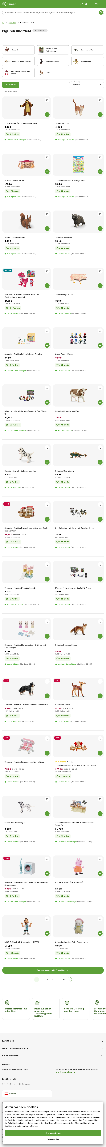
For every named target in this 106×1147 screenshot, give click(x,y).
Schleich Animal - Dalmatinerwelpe (20, 471)
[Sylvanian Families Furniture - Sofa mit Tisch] (78, 746)
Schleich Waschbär (63, 237)
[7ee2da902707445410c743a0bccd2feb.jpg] (78, 572)
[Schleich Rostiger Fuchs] (78, 629)
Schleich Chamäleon (64, 471)
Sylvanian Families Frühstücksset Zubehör (23, 354)
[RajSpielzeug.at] (3, 22)
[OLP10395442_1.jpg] (78, 806)
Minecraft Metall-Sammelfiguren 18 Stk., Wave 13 (26, 412)
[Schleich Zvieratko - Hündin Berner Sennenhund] (26, 689)
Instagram (26, 1084)
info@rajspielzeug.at (66, 1072)
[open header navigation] (102, 4)
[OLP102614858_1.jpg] (78, 455)
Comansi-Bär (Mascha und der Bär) (21, 123)
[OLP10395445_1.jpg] (26, 866)
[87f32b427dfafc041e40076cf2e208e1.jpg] (26, 221)
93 (64, 979)
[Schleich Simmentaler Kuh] (78, 395)
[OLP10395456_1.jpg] (78, 926)
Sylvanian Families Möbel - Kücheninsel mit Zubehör (74, 823)
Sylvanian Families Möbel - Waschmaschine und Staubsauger (26, 883)
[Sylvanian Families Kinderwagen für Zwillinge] (26, 746)
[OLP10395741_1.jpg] (26, 572)
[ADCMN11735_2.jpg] (26, 926)
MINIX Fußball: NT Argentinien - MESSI (22, 942)
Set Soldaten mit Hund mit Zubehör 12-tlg (74, 528)
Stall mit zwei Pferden (14, 180)
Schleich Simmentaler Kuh (67, 411)
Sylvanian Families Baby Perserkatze (71, 942)
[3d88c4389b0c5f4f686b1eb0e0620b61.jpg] (26, 395)
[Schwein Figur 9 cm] (78, 278)
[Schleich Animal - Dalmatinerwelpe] (26, 455)
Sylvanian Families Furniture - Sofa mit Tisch (75, 765)
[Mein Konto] (86, 4)
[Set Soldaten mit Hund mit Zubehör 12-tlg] (78, 512)
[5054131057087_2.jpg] (26, 512)
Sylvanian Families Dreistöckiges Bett (21, 588)
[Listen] (81, 4)
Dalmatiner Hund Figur (15, 822)
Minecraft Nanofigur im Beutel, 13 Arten (73, 588)
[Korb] (96, 4)
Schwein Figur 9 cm (64, 294)
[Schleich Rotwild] (78, 689)
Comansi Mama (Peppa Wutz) (69, 882)
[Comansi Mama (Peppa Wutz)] (78, 866)
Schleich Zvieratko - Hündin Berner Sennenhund (26, 704)
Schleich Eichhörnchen (15, 237)
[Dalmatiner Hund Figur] (26, 806)
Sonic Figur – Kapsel (64, 354)
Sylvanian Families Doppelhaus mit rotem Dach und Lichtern (26, 529)
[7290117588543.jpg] (78, 338)
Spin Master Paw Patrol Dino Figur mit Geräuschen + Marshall (22, 295)
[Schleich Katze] (78, 107)
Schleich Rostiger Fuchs (66, 645)
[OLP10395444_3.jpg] (26, 338)
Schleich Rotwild (62, 704)
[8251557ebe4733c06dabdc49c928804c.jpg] (78, 221)
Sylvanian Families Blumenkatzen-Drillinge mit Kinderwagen (25, 646)
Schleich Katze (62, 123)
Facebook (10, 1084)
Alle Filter (12, 85)
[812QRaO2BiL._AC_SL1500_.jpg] (26, 278)
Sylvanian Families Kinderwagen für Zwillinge (24, 762)
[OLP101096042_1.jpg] (26, 164)
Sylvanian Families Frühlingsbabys (70, 180)
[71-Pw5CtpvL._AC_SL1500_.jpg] (26, 107)
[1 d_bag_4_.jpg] (78, 164)
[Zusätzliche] (69, 979)
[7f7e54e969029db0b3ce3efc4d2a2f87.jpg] (26, 629)
